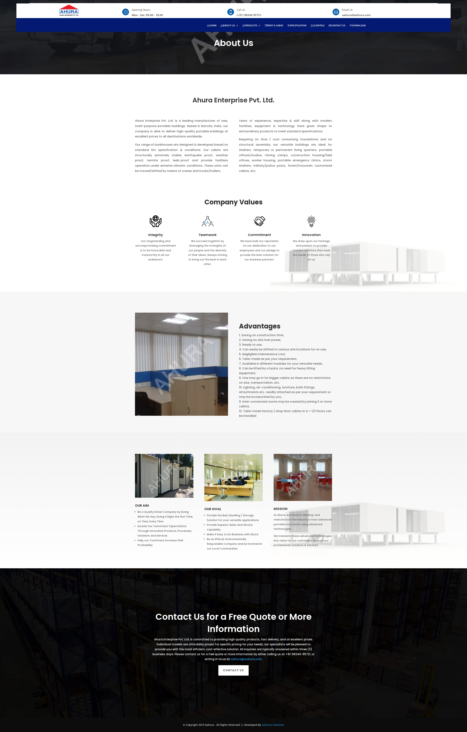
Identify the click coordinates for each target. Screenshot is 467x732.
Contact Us (338, 25)
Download (359, 25)
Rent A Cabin (275, 25)
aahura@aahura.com (246, 659)
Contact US (233, 670)
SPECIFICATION (298, 25)
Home (213, 25)
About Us (229, 25)
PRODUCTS (251, 25)
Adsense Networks (273, 725)
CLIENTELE (319, 25)
